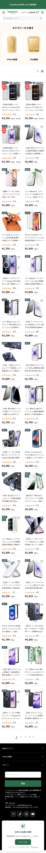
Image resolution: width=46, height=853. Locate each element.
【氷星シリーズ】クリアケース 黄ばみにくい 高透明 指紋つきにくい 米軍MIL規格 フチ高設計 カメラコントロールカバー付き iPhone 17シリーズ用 (34, 546)
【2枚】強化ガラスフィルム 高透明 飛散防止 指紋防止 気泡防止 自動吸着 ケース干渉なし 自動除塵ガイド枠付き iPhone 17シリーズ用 (34, 155)
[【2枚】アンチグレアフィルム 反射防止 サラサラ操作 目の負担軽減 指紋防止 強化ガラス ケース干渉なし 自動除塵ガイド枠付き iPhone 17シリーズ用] (34, 308)
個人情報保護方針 (35, 790)
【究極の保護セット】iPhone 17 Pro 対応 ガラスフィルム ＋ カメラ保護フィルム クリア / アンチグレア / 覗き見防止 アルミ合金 (34, 111)
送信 (23, 783)
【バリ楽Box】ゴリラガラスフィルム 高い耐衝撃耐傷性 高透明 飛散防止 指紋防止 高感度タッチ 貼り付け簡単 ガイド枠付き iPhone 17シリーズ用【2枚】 (34, 286)
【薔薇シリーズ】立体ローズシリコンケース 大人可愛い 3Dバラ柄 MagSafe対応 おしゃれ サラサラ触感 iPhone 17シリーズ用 (11, 198)
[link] (13, 736)
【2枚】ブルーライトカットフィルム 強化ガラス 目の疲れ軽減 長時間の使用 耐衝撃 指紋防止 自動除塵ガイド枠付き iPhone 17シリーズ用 (34, 589)
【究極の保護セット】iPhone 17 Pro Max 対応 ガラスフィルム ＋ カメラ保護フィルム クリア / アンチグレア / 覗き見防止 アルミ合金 (11, 111)
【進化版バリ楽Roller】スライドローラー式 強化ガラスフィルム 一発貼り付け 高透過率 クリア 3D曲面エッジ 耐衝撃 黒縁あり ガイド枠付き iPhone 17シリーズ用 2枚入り (34, 504)
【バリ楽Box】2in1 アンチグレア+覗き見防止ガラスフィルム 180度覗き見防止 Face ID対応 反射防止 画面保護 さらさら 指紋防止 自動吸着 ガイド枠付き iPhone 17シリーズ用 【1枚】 (11, 331)
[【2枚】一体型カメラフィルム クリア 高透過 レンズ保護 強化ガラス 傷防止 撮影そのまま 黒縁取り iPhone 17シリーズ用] (11, 351)
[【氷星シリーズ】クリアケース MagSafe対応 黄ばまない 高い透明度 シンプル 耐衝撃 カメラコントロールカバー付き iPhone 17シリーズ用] (11, 264)
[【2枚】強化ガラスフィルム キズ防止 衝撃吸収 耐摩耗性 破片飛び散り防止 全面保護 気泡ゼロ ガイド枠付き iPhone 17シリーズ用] (34, 351)
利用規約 (26, 790)
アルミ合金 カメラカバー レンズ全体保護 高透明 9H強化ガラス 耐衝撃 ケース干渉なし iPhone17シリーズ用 (11, 240)
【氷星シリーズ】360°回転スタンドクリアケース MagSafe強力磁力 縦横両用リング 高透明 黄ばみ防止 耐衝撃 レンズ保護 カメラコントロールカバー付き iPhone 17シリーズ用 (11, 460)
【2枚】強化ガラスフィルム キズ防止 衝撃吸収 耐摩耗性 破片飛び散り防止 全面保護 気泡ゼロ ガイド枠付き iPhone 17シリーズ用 (34, 372)
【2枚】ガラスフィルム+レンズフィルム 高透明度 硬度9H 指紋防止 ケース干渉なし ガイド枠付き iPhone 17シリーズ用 (34, 718)
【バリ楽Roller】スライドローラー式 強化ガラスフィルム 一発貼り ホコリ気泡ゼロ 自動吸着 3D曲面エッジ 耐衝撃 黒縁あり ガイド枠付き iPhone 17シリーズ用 (34, 199)
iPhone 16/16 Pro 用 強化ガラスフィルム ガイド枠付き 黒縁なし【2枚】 (11, 629)
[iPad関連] (34, 44)
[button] (42, 12)
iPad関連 (34, 59)
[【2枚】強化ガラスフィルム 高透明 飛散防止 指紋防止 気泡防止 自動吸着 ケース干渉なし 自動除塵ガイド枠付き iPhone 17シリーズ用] (34, 134)
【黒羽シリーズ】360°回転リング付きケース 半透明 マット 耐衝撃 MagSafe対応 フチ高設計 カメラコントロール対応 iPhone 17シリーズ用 (34, 633)
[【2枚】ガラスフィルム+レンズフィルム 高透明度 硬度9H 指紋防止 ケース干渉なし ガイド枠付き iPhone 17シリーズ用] (34, 699)
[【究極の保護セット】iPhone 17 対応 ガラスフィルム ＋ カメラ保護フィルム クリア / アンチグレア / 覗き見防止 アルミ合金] (11, 134)
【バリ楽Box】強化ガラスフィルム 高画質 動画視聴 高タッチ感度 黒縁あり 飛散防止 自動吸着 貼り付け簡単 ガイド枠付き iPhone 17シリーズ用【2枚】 (34, 417)
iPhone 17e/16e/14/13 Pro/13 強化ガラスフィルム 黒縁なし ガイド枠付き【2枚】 (34, 456)
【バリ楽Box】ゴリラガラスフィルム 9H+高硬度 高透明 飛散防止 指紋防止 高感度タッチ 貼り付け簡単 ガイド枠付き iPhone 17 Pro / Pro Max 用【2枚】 (12, 546)
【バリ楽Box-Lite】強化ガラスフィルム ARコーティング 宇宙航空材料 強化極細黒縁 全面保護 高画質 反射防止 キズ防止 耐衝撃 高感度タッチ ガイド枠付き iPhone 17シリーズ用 (34, 677)
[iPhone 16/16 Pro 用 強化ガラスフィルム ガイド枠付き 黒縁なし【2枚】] (11, 612)
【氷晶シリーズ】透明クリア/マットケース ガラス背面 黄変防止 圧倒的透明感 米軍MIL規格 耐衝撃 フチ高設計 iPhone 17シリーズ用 (11, 589)
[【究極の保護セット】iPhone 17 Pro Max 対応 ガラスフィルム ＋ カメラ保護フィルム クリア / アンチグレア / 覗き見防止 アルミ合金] (11, 91)
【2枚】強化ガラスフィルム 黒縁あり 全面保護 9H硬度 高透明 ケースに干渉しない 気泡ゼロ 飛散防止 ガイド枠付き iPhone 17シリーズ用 (11, 676)
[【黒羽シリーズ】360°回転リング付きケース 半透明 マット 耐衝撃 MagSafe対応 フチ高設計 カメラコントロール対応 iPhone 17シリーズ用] (34, 612)
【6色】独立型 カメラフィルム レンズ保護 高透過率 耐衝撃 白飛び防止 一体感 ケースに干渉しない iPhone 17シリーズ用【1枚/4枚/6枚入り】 (11, 502)
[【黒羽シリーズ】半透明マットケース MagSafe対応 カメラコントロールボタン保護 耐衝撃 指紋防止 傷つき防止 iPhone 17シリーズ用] (11, 699)
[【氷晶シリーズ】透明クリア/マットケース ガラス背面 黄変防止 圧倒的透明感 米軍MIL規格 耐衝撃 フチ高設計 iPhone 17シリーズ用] (11, 568)
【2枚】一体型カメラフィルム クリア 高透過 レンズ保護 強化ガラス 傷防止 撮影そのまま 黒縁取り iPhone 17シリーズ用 (11, 371)
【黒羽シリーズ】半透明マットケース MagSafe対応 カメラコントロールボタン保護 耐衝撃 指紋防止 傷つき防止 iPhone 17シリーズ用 (11, 719)
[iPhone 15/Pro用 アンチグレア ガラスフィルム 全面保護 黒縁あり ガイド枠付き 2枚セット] (34, 221)
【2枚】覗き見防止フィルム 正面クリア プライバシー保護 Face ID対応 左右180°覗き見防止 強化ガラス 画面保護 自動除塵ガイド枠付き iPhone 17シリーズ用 (11, 417)
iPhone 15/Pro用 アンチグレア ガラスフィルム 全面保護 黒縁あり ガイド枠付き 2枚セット (34, 239)
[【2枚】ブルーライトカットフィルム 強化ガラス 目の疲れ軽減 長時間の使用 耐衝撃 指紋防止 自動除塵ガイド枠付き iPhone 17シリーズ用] (34, 568)
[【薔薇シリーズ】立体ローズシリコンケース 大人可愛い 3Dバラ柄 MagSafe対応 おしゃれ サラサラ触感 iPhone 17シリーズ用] (11, 177)
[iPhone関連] (12, 44)
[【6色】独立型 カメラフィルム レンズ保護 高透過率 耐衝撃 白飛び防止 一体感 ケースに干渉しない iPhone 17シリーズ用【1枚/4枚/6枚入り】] (11, 482)
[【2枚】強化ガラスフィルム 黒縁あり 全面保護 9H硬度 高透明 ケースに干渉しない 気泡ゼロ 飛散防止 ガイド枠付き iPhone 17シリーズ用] (11, 655)
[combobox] (23, 18)
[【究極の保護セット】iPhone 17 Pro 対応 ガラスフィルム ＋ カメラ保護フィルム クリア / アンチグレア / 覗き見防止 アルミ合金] (34, 91)
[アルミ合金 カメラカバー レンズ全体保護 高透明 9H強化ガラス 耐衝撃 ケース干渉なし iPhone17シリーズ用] (11, 221)
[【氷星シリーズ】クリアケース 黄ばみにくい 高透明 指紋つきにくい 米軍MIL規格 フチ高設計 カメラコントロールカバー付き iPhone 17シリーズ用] (34, 525)
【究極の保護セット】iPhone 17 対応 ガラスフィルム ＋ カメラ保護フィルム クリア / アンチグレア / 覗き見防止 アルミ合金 (11, 155)
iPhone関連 (12, 59)
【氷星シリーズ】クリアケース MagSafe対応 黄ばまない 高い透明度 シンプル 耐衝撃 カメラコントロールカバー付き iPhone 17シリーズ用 (11, 285)
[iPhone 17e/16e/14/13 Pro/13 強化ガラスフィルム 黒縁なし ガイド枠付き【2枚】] (34, 438)
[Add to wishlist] (19, 84)
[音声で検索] (41, 18)
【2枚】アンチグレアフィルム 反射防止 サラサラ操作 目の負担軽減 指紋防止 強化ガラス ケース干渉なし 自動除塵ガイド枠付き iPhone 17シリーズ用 (34, 328)
